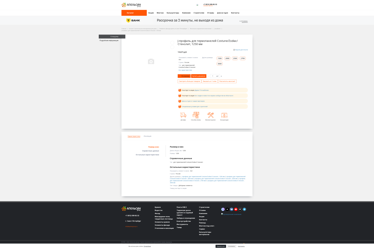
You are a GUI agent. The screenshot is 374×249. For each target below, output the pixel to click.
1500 (220, 58)
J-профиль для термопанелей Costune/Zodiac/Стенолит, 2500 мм (215, 178)
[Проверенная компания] (231, 214)
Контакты (235, 13)
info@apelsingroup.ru (131, 226)
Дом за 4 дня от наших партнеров (193, 101)
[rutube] (240, 209)
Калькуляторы (173, 13)
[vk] (231, 209)
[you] (236, 209)
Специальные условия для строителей (194, 106)
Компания (186, 13)
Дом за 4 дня (222, 13)
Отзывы (210, 13)
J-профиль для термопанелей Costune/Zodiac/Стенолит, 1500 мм (203, 176)
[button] (210, 4)
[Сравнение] (244, 5)
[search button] (252, 11)
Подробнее (147, 246)
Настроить (241, 246)
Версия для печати (241, 50)
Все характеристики (185, 70)
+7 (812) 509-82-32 (132, 215)
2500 (235, 58)
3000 (220, 64)
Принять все (221, 246)
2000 (227, 58)
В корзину (185, 76)
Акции (151, 13)
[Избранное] (240, 5)
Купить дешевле (198, 76)
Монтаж (160, 13)
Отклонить (231, 246)
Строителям (199, 13)
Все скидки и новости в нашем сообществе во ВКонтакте (214, 96)
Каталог (130, 13)
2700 (243, 58)
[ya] (227, 209)
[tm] (244, 209)
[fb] (223, 209)
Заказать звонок (208, 6)
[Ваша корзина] (249, 5)
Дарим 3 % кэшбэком (202, 90)
